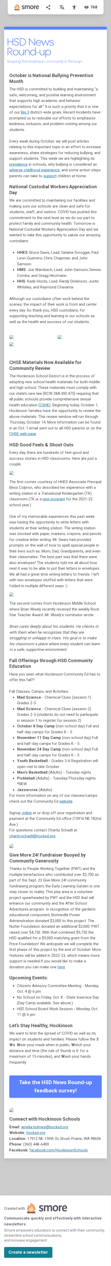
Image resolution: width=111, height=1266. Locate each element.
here (61, 967)
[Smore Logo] (27, 7)
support (50, 176)
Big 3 (25, 112)
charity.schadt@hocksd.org (32, 836)
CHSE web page (22, 434)
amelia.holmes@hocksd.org (44, 1127)
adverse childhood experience (34, 170)
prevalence (18, 164)
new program (54, 499)
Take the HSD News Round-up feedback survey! (55, 1086)
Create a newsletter (28, 1252)
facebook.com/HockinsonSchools (58, 1150)
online (27, 813)
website (66, 801)
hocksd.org (35, 1132)
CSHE (44, 405)
